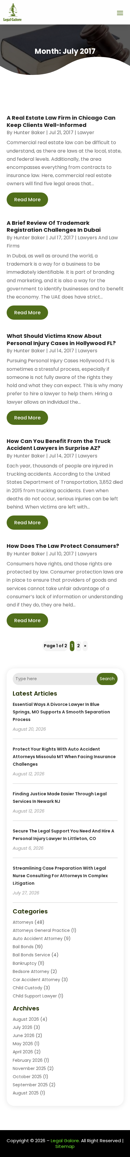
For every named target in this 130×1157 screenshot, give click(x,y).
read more (27, 199)
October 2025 (27, 1077)
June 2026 (23, 1036)
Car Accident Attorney (36, 980)
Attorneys (23, 922)
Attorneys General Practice (41, 930)
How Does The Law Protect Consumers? (63, 546)
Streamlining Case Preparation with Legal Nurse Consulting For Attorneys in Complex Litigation (60, 875)
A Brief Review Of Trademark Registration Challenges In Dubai (54, 226)
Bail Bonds (23, 947)
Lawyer (85, 132)
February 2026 (28, 1060)
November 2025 (29, 1068)
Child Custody (27, 988)
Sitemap (65, 1146)
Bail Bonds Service (31, 955)
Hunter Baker (29, 132)
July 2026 (22, 1027)
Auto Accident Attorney (38, 939)
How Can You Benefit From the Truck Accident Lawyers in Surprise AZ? (59, 444)
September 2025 (30, 1085)
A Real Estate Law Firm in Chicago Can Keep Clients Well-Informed (61, 121)
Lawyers (87, 350)
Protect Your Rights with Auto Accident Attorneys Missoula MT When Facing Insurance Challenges (64, 756)
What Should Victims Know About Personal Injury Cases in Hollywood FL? (61, 339)
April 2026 (23, 1052)
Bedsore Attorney (31, 971)
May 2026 (23, 1044)
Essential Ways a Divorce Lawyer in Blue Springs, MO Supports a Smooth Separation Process (61, 711)
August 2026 (26, 1019)
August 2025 (26, 1093)
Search (107, 679)
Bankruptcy (25, 963)
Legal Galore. (65, 1140)
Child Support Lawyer (35, 996)
